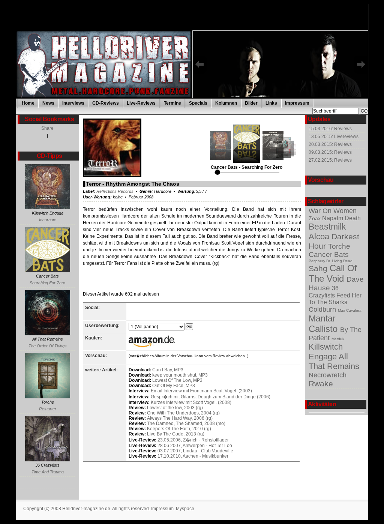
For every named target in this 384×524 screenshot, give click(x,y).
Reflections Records (115, 191)
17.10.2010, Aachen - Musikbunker (193, 456)
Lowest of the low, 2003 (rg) (175, 407)
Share (47, 128)
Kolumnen (226, 103)
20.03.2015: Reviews (330, 144)
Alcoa (320, 236)
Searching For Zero (47, 283)
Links (271, 103)
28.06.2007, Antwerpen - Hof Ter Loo (195, 445)
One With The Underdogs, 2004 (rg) (183, 413)
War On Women (333, 211)
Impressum (297, 103)
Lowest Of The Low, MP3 (177, 380)
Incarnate (47, 220)
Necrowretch (327, 375)
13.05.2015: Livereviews (333, 136)
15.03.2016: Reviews (330, 128)
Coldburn (323, 309)
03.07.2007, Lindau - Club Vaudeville (195, 450)
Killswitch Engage (326, 351)
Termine (172, 103)
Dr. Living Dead (339, 261)
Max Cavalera (350, 310)
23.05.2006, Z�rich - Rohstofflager (193, 440)
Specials (198, 103)
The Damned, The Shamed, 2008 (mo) (186, 423)
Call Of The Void (333, 273)
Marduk (338, 339)
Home (28, 103)
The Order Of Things (47, 346)
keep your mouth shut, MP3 (180, 375)
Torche (339, 246)
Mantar (322, 318)
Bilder (251, 103)
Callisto (324, 329)
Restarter (47, 409)
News (48, 103)
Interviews (73, 103)
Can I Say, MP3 (167, 369)
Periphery (317, 261)
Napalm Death (341, 218)
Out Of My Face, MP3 (173, 385)
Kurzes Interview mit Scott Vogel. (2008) (191, 402)
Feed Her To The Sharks (335, 298)
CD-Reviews (105, 103)
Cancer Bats (329, 254)
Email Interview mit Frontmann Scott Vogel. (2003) (201, 390)
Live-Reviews (141, 103)
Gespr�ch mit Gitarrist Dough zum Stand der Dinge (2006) (210, 396)
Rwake (321, 383)
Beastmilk (327, 226)
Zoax (315, 218)
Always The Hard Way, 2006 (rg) (180, 418)
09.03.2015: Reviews (330, 152)
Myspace (185, 508)
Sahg (319, 268)
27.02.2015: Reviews (330, 160)
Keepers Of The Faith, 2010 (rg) (179, 428)
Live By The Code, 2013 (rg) (175, 434)
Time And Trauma (48, 472)
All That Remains (334, 361)
